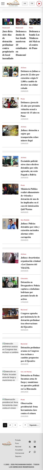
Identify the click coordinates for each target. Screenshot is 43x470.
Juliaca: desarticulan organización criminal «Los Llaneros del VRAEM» (30, 262)
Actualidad (18, 450)
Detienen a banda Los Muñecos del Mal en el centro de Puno (34, 40)
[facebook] (30, 442)
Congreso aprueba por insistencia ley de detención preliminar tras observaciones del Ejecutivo (30, 320)
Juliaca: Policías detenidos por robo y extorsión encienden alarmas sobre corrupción (30, 230)
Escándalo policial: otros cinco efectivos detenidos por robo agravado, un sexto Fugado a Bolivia (30, 167)
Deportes (18, 456)
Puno (31, 27)
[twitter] (30, 447)
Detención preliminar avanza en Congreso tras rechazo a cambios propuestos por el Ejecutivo (30, 354)
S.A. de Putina (26, 371)
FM (32, 3)
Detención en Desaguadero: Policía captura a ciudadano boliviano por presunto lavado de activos (30, 291)
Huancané (6, 27)
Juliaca (23, 67)
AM (25, 3)
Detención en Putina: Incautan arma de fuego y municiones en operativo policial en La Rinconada (30, 382)
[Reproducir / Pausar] (39, 3)
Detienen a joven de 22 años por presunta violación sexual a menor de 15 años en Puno (30, 109)
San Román (25, 220)
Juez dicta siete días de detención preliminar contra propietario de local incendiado (8, 45)
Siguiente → (34, 425)
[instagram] (35, 442)
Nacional (24, 309)
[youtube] (35, 447)
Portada (18, 440)
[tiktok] (30, 452)
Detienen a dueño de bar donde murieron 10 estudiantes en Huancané (21, 43)
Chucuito (24, 278)
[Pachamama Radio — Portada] (13, 3)
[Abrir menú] (3, 3)
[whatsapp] (35, 452)
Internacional (19, 453)
